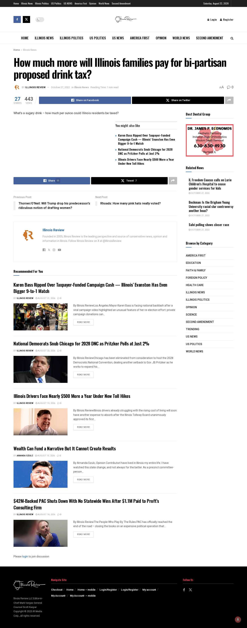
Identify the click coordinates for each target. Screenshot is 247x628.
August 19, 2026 (46, 403)
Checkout (56, 590)
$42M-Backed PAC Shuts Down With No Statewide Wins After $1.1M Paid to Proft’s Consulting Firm (86, 504)
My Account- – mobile (83, 596)
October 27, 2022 (60, 87)
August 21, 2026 (46, 298)
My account (149, 590)
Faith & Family (196, 270)
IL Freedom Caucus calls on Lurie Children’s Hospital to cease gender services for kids (210, 184)
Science (191, 315)
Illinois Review (35, 87)
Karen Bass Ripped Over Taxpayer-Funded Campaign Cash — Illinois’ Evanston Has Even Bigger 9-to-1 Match (146, 139)
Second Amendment (121, 3)
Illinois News (27, 3)
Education (193, 263)
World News (104, 3)
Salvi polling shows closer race (209, 224)
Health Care (195, 285)
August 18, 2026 (46, 514)
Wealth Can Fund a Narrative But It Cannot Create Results (65, 448)
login (25, 557)
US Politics (56, 3)
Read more (85, 322)
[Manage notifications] (238, 619)
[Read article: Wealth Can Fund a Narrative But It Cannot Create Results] (41, 474)
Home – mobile (87, 590)
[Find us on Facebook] (17, 19)
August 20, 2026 (46, 350)
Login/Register (108, 590)
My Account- (58, 596)
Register (227, 19)
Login (213, 19)
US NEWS (68, 3)
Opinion (92, 3)
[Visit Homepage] (125, 19)
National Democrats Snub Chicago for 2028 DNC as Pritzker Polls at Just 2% (145, 151)
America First (81, 3)
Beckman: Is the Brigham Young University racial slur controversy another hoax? (211, 206)
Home (16, 3)
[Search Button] (232, 38)
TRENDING (192, 329)
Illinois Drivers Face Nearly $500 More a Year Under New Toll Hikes (146, 161)
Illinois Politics (42, 3)
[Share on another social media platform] (229, 100)
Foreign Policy (196, 278)
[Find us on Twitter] (26, 19)
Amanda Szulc (25, 455)
